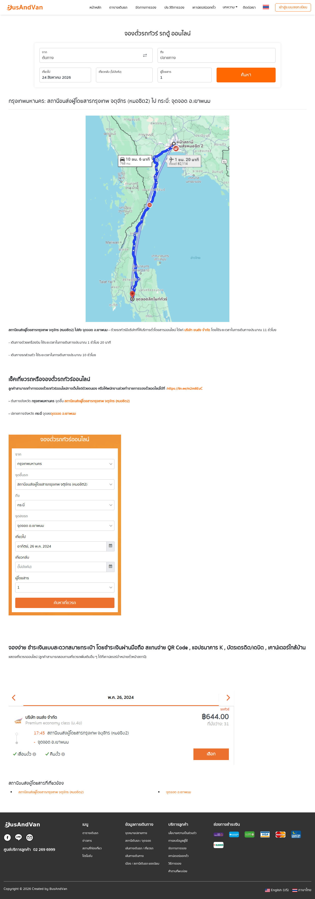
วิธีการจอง (174, 863)
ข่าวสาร (87, 840)
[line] (18, 837)
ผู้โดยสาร (165, 72)
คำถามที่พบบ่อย (177, 871)
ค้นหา (246, 74)
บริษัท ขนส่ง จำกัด (196, 330)
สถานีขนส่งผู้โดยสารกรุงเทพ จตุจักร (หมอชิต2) (51, 792)
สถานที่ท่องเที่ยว (92, 848)
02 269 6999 (44, 849)
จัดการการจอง (177, 848)
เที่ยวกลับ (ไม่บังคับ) (110, 72)
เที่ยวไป (46, 72)
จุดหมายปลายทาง (136, 833)
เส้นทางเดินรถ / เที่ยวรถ (139, 848)
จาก (44, 52)
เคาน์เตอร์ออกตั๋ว (178, 856)
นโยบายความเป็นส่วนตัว (182, 833)
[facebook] (7, 837)
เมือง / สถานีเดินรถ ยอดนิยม (142, 863)
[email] (29, 837)
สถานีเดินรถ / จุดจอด (138, 840)
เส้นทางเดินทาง (134, 856)
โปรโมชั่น (87, 856)
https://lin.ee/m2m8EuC (185, 388)
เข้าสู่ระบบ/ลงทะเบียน (293, 7)
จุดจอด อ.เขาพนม (178, 792)
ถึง (162, 52)
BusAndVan (58, 889)
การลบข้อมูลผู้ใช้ (178, 840)
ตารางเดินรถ (90, 833)
